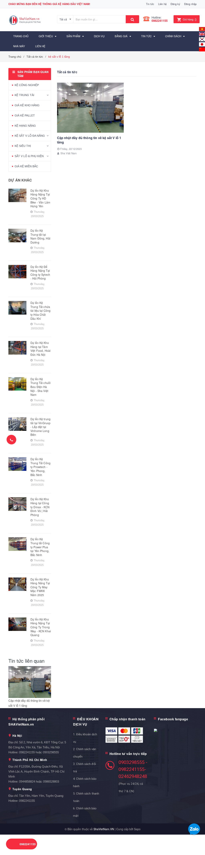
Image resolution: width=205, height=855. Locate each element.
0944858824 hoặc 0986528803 (39, 781)
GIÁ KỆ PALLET (25, 115)
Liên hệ (162, 4)
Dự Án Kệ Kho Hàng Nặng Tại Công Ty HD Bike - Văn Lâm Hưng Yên (40, 198)
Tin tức (150, 4)
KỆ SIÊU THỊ (23, 145)
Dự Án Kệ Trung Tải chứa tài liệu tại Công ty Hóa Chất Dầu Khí (40, 310)
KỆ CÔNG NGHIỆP (27, 85)
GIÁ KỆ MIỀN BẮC (26, 166)
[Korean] (202, 39)
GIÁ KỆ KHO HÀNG (27, 105)
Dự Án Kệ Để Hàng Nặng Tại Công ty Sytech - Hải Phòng (40, 273)
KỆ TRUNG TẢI (24, 95)
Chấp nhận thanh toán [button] (128, 719)
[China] (202, 49)
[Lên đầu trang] (196, 843)
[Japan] (202, 44)
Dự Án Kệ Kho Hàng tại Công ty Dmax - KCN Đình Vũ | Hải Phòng (39, 507)
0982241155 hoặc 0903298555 (39, 752)
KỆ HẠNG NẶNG (25, 125)
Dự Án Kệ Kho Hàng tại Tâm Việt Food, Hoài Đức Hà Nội (40, 349)
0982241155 (160, 20)
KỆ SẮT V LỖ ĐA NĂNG (30, 135)
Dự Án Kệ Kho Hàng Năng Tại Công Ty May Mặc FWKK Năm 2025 (40, 587)
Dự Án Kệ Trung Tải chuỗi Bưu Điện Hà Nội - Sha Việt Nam (40, 387)
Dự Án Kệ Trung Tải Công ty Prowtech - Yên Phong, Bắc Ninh (40, 467)
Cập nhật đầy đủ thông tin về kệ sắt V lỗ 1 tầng (89, 139)
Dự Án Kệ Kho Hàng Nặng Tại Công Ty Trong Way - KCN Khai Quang (40, 627)
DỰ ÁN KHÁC (20, 180)
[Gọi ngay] (11, 439)
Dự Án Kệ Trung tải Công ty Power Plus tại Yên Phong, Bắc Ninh (40, 547)
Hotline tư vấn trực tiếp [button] (128, 753)
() (189, 19)
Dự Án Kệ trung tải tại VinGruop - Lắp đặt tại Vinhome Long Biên (40, 427)
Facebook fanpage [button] (173, 719)
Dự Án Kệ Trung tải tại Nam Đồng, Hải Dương (40, 236)
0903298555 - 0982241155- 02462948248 (133, 769)
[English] (202, 28)
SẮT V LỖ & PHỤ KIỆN (29, 156)
